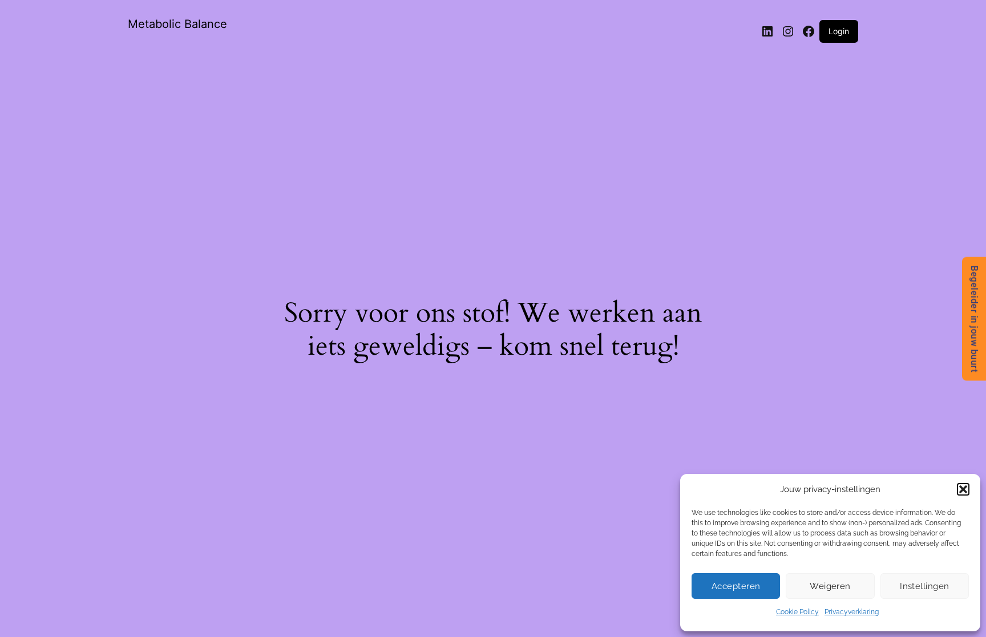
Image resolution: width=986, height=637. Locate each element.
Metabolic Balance (177, 24)
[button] (963, 489)
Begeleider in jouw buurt (974, 318)
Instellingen (924, 586)
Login (839, 31)
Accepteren (736, 586)
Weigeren (830, 586)
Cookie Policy (797, 612)
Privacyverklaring (852, 612)
